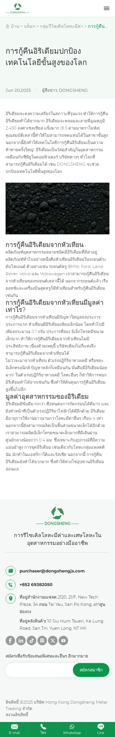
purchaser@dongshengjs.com (52, 571)
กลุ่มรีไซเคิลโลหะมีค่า (61, 26)
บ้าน (15, 26)
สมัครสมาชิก (91, 670)
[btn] (106, 8)
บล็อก (29, 26)
